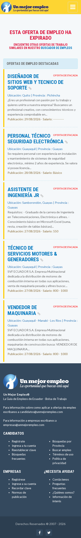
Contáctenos (60, 479)
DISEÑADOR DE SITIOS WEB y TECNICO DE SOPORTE (36, 82)
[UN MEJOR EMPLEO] (26, 5)
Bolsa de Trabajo (56, 399)
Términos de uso (62, 454)
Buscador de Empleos (56, 48)
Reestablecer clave (24, 450)
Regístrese (18, 479)
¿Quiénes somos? (63, 492)
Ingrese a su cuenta (24, 484)
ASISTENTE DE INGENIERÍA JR (24, 192)
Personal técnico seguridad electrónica (36, 139)
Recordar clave (21, 488)
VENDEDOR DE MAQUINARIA (22, 310)
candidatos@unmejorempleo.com (41, 412)
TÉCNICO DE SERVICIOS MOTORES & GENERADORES (32, 253)
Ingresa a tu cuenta (24, 445)
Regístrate (18, 441)
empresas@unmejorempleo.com (23, 425)
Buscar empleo (61, 450)
